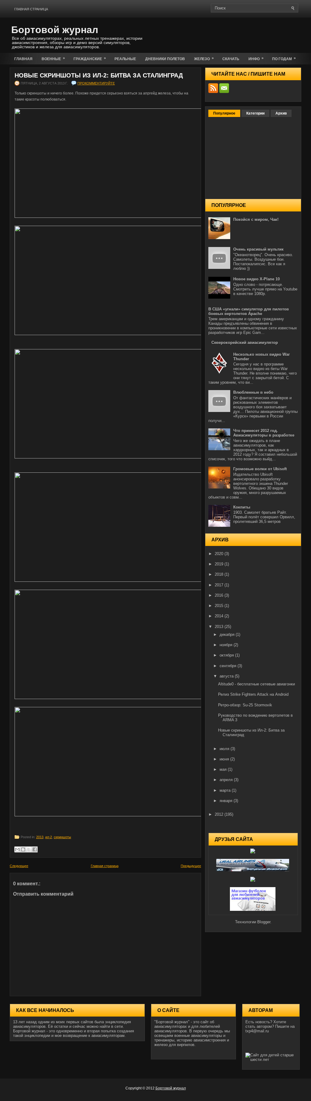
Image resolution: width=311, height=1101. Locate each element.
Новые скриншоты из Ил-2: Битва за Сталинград (99, 75)
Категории (255, 113)
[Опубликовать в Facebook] (35, 849)
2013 (39, 837)
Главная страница (31, 9)
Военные (53, 58)
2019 (219, 564)
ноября (227, 645)
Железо (204, 58)
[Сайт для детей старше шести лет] (270, 1059)
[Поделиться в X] (29, 849)
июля (225, 748)
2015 (219, 605)
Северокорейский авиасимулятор (244, 342)
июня (225, 759)
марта (226, 790)
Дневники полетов (165, 59)
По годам (284, 58)
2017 (219, 585)
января (227, 800)
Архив (281, 113)
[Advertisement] (230, 34)
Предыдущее (191, 866)
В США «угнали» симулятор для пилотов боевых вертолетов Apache (248, 311)
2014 (219, 616)
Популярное (224, 113)
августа (227, 676)
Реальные (125, 59)
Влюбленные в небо (253, 392)
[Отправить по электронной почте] (17, 849)
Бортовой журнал (54, 29)
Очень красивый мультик (258, 249)
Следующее (19, 866)
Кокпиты (241, 507)
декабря (228, 634)
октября (227, 655)
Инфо (256, 58)
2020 (219, 553)
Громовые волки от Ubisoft (260, 469)
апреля (227, 779)
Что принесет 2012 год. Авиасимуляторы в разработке (263, 432)
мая (224, 769)
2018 (219, 574)
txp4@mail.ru (257, 1031)
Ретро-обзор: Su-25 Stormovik (245, 705)
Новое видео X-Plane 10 (256, 279)
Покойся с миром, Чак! (256, 219)
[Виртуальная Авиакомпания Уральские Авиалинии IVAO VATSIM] (253, 870)
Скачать (230, 59)
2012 (219, 814)
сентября (229, 666)
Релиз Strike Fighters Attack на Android (253, 694)
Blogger (263, 922)
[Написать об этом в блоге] (23, 849)
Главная (23, 59)
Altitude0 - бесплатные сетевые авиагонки (256, 684)
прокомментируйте (96, 83)
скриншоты (62, 837)
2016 (219, 595)
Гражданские (89, 58)
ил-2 (48, 837)
